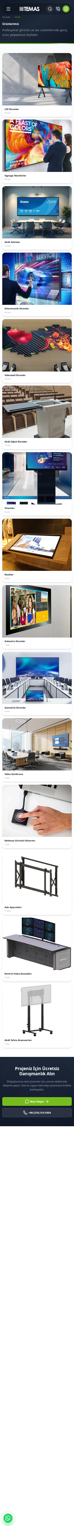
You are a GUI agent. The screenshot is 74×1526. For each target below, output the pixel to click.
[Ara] (49, 8)
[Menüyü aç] (8, 9)
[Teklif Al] (65, 8)
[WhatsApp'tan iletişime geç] (8, 1518)
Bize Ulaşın (37, 1101)
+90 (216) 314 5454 (40, 1112)
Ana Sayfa (6, 17)
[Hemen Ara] (57, 8)
